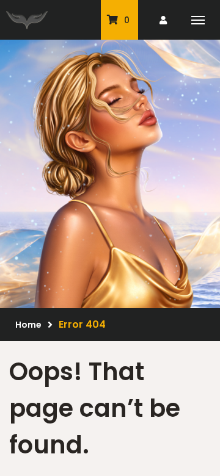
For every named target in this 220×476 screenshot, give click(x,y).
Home (28, 325)
